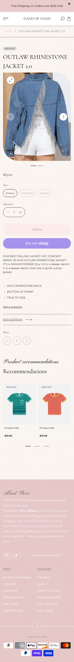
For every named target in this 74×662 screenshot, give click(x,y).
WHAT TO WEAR (48, 590)
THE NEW (43, 577)
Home (8, 31)
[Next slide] (63, 117)
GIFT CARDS (45, 610)
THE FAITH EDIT (47, 604)
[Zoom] (10, 80)
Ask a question (12, 306)
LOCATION (10, 590)
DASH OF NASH (37, 19)
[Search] (62, 18)
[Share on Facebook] (17, 341)
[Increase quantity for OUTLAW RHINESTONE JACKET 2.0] (21, 212)
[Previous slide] (10, 117)
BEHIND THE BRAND (17, 577)
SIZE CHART (11, 604)
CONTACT (9, 584)
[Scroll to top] (37, 626)
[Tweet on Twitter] (27, 341)
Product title (12, 428)
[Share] (7, 341)
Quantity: (8, 204)
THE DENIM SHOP (49, 597)
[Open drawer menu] (6, 18)
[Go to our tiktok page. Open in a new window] (16, 555)
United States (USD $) (46, 555)
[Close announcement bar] (69, 4)
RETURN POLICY (14, 597)
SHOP (41, 584)
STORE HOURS (13, 610)
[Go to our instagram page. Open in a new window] (7, 555)
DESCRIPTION (13, 320)
